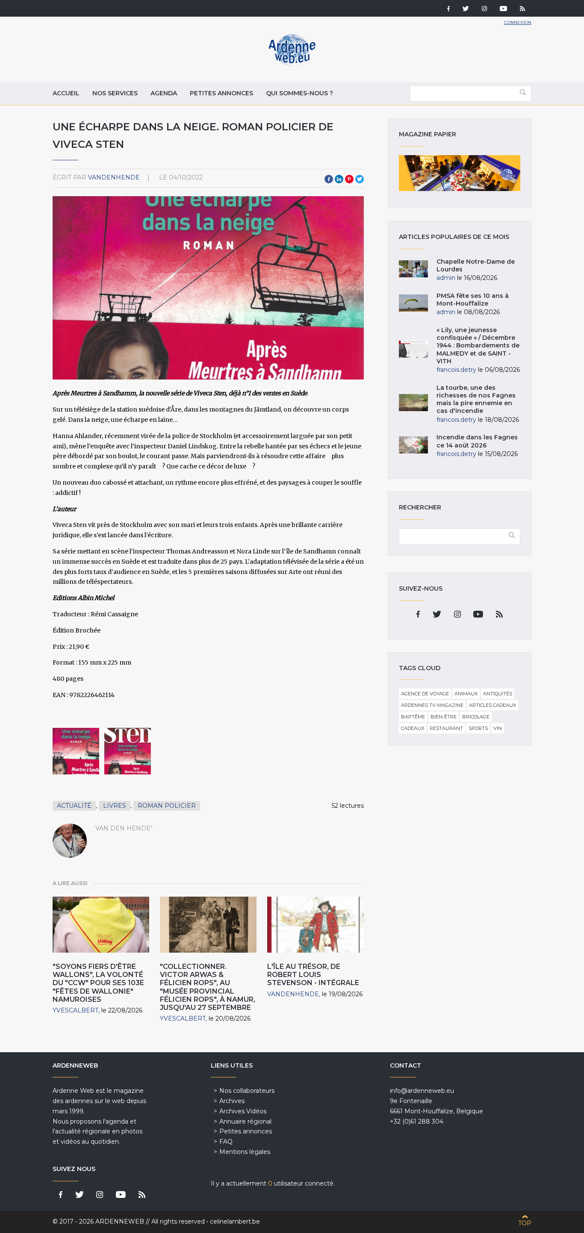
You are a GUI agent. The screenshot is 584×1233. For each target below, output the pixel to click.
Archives (232, 1101)
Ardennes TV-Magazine (432, 705)
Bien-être (444, 717)
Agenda (163, 93)
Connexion (517, 22)
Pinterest (349, 179)
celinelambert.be (235, 1221)
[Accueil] (292, 64)
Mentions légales (244, 1152)
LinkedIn (339, 179)
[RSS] (522, 9)
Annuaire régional (245, 1121)
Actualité (74, 805)
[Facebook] (448, 9)
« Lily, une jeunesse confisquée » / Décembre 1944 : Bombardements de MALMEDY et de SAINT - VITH (478, 345)
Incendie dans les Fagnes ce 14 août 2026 (477, 441)
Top (524, 1223)
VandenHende (114, 177)
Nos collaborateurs (246, 1091)
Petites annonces (221, 93)
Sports (478, 728)
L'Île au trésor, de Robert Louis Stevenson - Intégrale (313, 974)
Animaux (466, 694)
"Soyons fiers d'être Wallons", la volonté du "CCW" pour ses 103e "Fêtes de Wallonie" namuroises (98, 982)
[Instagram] (484, 9)
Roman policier (167, 805)
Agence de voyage (425, 694)
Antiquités (497, 694)
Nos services (115, 93)
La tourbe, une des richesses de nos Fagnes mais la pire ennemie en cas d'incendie (476, 399)
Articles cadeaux (492, 705)
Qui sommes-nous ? (299, 93)
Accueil (66, 93)
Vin (497, 728)
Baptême (413, 717)
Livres (114, 805)
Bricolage (476, 717)
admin (446, 278)
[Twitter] (465, 9)
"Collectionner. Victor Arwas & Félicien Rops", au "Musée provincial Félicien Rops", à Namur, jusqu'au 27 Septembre (207, 987)
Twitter (359, 179)
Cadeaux (412, 728)
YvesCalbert (75, 1010)
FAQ (226, 1141)
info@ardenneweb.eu (422, 1091)
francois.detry (456, 370)
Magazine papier (459, 173)
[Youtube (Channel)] (503, 9)
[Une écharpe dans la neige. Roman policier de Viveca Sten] (76, 751)
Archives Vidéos (242, 1111)
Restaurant (446, 728)
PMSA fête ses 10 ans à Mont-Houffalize (473, 299)
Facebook (328, 179)
